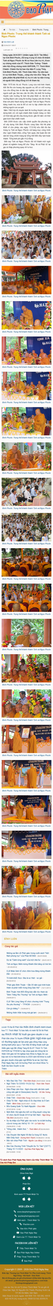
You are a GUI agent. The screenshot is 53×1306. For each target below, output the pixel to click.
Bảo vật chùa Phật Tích (17, 1140)
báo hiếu (25, 1030)
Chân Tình (11, 1098)
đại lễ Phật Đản (16, 1027)
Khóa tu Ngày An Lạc (39, 1054)
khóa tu (30, 1060)
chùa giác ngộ (32, 1038)
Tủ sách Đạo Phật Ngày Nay (13, 1160)
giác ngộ (10, 1048)
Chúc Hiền (41, 1106)
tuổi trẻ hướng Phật (23, 1063)
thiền (4, 1048)
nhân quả (46, 1038)
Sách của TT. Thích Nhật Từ (28, 1237)
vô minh (32, 1030)
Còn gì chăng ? (13, 1008)
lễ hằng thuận (35, 1045)
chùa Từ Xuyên (16, 1038)
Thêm (4, 1069)
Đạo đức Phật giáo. (28, 1228)
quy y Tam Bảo (23, 1045)
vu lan (21, 1066)
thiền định (28, 1027)
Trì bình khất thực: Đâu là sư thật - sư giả (24, 978)
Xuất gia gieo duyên (32, 1034)
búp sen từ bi (7, 1057)
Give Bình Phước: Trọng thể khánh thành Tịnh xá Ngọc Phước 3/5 (23, 48)
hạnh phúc (12, 1045)
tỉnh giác (10, 1054)
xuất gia (45, 1045)
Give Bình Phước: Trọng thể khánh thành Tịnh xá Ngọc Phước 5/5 (27, 48)
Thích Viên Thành (43, 1084)
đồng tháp (37, 1042)
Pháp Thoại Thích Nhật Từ (27, 1257)
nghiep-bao (25, 1054)
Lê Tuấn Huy (40, 1124)
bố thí (16, 1054)
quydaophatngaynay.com (28, 1216)
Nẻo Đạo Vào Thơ (14, 1081)
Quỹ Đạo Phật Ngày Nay (34, 1149)
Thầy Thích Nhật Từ (28, 1248)
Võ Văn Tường (44, 1092)
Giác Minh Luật (9, 42)
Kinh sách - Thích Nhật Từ (28, 1220)
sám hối (36, 1057)
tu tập (22, 1051)
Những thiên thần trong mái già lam (21, 1012)
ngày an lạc (18, 1041)
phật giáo (29, 1042)
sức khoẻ (37, 1063)
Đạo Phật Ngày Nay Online (27, 1252)
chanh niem (40, 1027)
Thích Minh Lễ (34, 1129)
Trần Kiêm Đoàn (30, 1081)
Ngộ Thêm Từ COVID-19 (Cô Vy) (21, 1083)
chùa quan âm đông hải (35, 1051)
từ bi (38, 1030)
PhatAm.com (28, 1224)
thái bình (17, 1057)
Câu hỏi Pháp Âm (8, 1162)
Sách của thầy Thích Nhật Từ (39, 1160)
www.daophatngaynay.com (28, 1212)
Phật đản (5, 1038)
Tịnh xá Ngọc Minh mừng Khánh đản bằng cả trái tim (29, 964)
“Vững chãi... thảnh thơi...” (17, 1129)
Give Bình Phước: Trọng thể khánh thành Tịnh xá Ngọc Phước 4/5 (25, 48)
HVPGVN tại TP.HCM (11, 1051)
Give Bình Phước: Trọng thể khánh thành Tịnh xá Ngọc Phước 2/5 (21, 48)
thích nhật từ (13, 1034)
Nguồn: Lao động (35, 1141)
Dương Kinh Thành (28, 1138)
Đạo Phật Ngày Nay (28, 1233)
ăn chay (18, 1048)
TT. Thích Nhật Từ (13, 1030)
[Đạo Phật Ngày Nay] (4, 30)
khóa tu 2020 (27, 1057)
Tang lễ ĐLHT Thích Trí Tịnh (35, 1048)
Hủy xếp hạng (16, 48)
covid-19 (5, 1027)
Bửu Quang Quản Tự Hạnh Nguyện (21, 1106)
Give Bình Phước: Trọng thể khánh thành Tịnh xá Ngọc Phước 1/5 (19, 48)
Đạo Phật (28, 1261)
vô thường (7, 1041)
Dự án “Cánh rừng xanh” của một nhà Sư (23, 960)
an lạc (37, 1060)
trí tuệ (45, 1034)
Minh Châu (16, 1104)
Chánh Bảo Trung (23, 1098)
